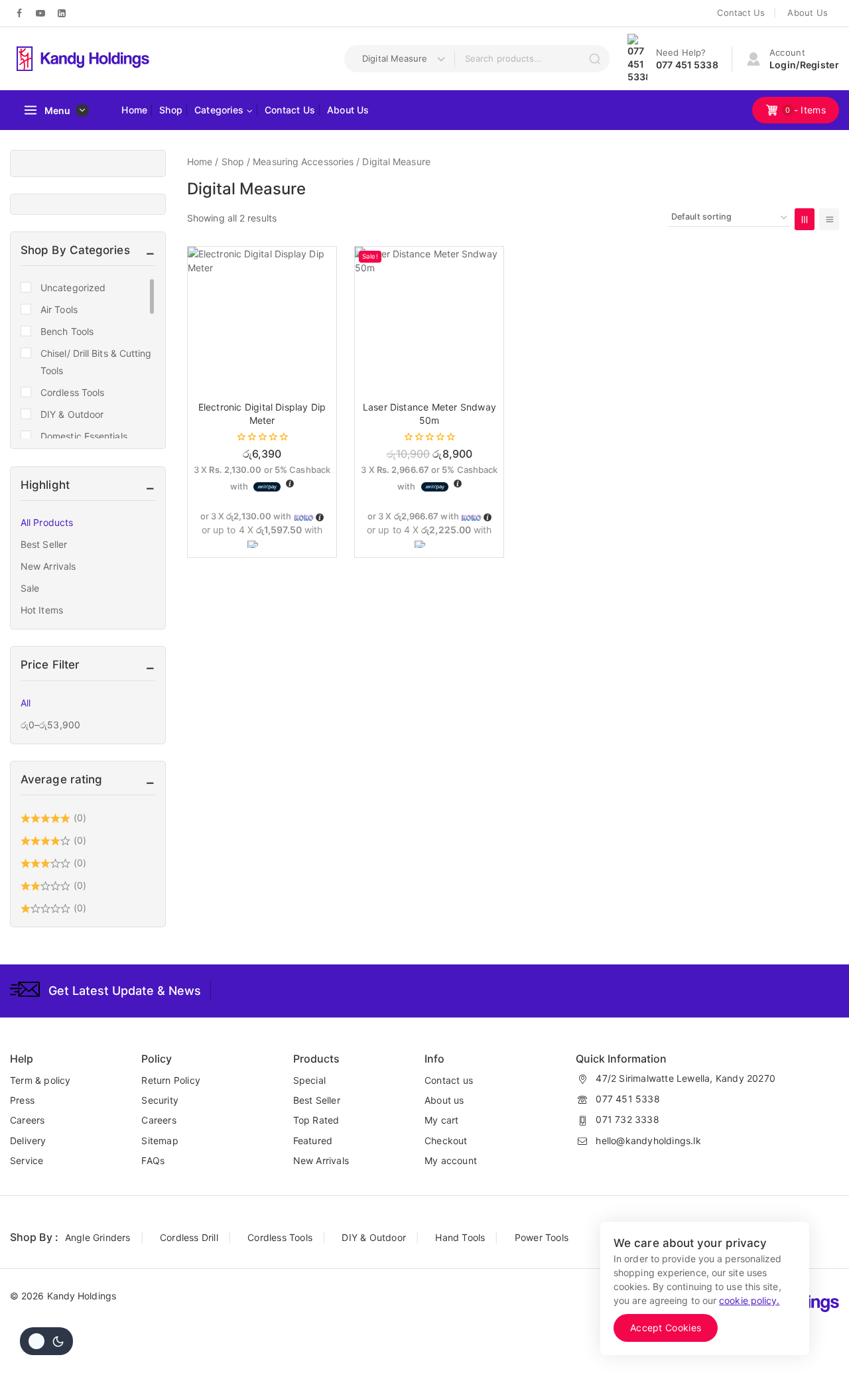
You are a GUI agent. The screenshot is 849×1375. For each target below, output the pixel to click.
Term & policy (40, 1080)
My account (450, 1160)
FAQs (152, 1160)
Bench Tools (67, 331)
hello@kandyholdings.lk (648, 1140)
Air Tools (59, 309)
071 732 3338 (627, 1119)
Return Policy (170, 1080)
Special (309, 1080)
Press (22, 1100)
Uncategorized (72, 287)
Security (159, 1100)
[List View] (829, 219)
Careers (27, 1120)
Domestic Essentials (83, 436)
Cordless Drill (189, 1237)
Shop (170, 109)
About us (444, 1100)
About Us (807, 12)
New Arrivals (48, 566)
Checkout (446, 1140)
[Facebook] (19, 13)
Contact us (448, 1080)
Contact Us (741, 12)
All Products (47, 522)
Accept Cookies (665, 1327)
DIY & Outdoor (71, 414)
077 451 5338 (627, 1098)
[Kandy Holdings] (83, 58)
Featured (313, 1140)
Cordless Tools (72, 392)
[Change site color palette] (46, 1341)
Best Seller (44, 544)
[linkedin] (61, 13)
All (26, 702)
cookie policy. (749, 1300)
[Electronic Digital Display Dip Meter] (262, 321)
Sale (30, 588)
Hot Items (42, 610)
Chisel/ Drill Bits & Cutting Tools (96, 362)
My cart (441, 1120)
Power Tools (541, 1237)
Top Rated (316, 1120)
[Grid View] (805, 219)
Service (26, 1160)
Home (134, 109)
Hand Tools (460, 1237)
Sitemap (159, 1140)
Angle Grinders (98, 1237)
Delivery (28, 1140)
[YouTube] (40, 13)
